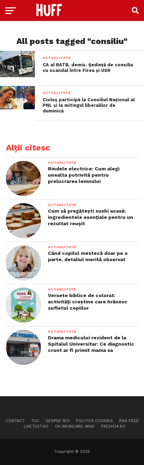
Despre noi (58, 421)
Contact (15, 421)
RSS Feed (129, 421)
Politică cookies (94, 421)
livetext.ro (36, 426)
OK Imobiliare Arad (75, 426)
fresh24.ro (113, 426)
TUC (35, 421)
